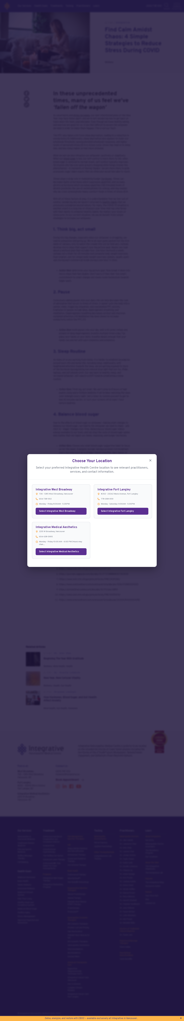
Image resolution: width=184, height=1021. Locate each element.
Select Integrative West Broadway (57, 511)
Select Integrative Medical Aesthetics (59, 551)
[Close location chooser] (150, 460)
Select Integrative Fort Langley (117, 511)
